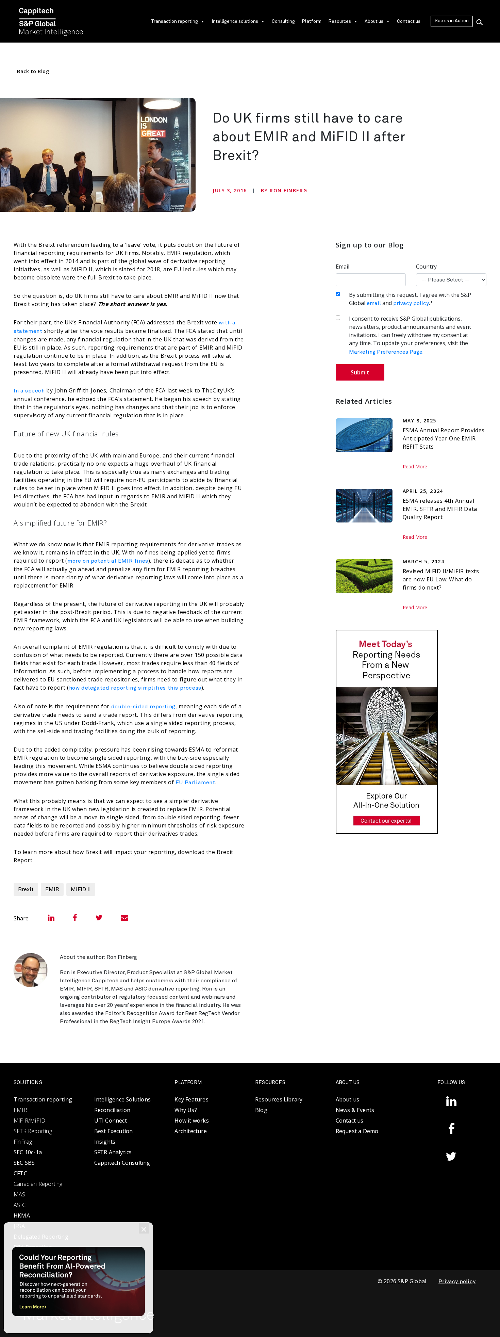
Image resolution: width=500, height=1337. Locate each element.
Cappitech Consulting (122, 1162)
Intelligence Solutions (122, 1099)
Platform (311, 21)
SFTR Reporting (33, 1131)
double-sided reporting (143, 706)
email (374, 303)
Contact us (408, 21)
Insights (105, 1141)
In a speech (29, 390)
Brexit (26, 889)
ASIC (20, 1205)
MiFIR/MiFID (29, 1120)
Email (342, 266)
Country (426, 266)
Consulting (283, 21)
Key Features (191, 1099)
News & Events (355, 1110)
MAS (20, 1194)
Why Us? (185, 1110)
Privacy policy (457, 1281)
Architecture (190, 1131)
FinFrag (23, 1141)
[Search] (479, 21)
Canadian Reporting (38, 1184)
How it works (191, 1120)
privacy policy (411, 303)
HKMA (22, 1215)
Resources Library (278, 1099)
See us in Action (452, 20)
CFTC (20, 1173)
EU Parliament (195, 782)
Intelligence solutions (235, 21)
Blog (261, 1110)
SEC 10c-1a (28, 1152)
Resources (339, 21)
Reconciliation (112, 1110)
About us (374, 21)
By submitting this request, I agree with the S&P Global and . (410, 299)
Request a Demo (357, 1131)
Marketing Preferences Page (385, 352)
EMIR (52, 889)
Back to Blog (33, 71)
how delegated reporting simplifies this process (135, 688)
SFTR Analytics (113, 1152)
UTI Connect (110, 1120)
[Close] (144, 1228)
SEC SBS (24, 1162)
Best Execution (113, 1131)
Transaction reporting (174, 21)
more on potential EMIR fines (107, 561)
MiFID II (81, 889)
